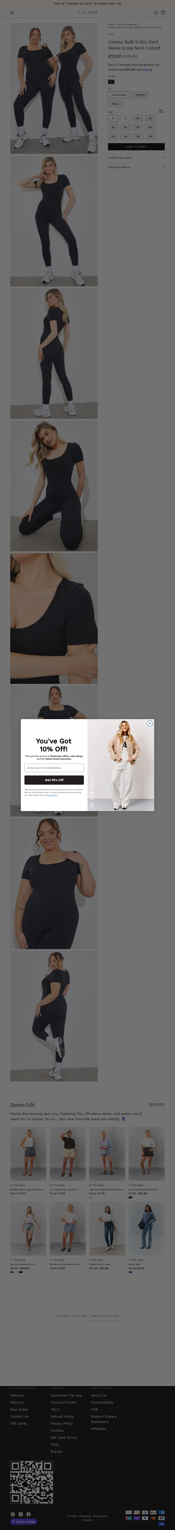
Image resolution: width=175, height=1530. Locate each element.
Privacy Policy (51, 795)
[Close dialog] (150, 723)
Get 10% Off (54, 780)
